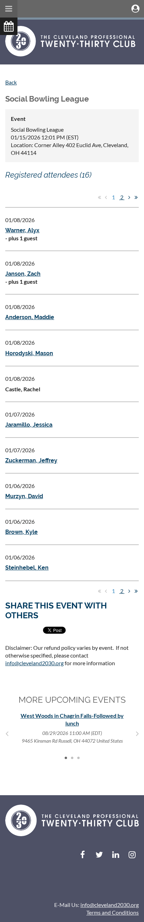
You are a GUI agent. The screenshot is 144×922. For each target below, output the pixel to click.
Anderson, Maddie (29, 317)
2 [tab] (72, 757)
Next (137, 733)
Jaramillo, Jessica (28, 424)
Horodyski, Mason (29, 353)
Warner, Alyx (22, 230)
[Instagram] (132, 855)
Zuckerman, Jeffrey (31, 460)
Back (11, 82)
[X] (99, 855)
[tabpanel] (72, 728)
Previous (6, 733)
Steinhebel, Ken (27, 567)
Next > (129, 197)
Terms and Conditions (112, 912)
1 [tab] (65, 757)
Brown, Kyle (21, 532)
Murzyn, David (24, 496)
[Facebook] (83, 855)
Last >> (136, 197)
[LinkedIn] (115, 855)
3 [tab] (78, 757)
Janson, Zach (23, 273)
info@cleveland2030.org (34, 663)
